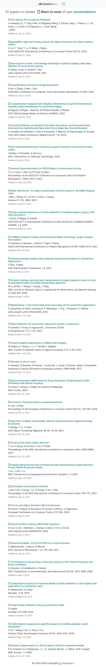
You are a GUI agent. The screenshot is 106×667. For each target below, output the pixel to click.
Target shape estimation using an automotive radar (37, 605)
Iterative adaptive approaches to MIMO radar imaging (38, 342)
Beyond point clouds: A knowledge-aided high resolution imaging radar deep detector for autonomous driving (49, 64)
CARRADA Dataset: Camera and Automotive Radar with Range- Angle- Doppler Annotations (50, 238)
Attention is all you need (23, 361)
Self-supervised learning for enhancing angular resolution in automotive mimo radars (50, 148)
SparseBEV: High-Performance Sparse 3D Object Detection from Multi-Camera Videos (50, 43)
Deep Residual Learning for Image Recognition (34, 85)
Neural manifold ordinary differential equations (35, 524)
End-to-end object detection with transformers (35, 505)
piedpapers (67, 663)
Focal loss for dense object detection (29, 442)
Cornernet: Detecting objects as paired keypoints (36, 402)
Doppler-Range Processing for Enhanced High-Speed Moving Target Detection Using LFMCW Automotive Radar (50, 466)
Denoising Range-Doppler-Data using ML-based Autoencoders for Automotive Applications (50, 260)
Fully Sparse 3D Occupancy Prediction (30, 19)
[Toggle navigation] (64, 4)
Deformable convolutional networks (29, 486)
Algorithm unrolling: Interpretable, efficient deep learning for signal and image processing (50, 422)
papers (48, 4)
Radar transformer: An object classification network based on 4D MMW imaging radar (51, 192)
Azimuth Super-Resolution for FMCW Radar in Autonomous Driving (45, 168)
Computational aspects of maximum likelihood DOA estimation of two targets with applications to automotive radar (52, 584)
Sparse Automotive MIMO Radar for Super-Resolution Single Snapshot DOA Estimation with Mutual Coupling (48, 382)
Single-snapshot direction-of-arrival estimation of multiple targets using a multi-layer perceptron (51, 213)
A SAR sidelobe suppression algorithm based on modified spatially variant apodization (48, 625)
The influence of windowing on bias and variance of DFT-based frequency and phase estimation (50, 563)
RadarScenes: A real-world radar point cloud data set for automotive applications (53, 305)
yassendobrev (84, 12)
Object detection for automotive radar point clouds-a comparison (44, 324)
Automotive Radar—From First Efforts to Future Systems (40, 543)
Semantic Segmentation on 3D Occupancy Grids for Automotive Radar (47, 645)
